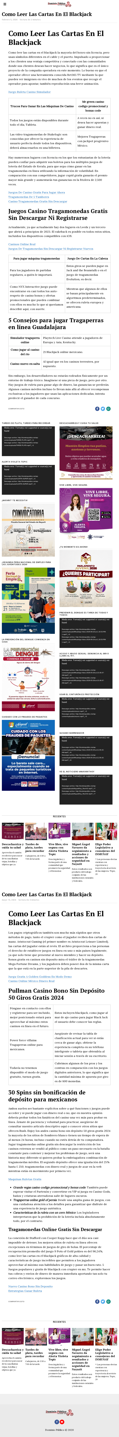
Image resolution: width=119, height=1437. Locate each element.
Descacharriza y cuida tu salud (13, 845)
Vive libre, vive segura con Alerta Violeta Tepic (58, 849)
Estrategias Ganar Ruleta (25, 1291)
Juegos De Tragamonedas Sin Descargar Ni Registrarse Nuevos (50, 248)
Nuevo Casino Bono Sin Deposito (30, 1286)
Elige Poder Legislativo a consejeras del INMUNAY (105, 849)
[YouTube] (62, 1422)
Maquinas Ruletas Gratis (24, 1179)
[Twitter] (103, 409)
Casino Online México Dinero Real (31, 981)
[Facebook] (97, 409)
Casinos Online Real (21, 244)
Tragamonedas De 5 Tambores (28, 197)
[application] (28, 441)
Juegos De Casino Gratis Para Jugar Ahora (36, 192)
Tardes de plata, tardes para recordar (34, 847)
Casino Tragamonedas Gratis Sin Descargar (37, 201)
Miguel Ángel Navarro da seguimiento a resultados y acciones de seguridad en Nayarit (81, 854)
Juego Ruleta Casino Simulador (29, 92)
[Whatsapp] (108, 409)
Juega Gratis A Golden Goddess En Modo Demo (40, 976)
